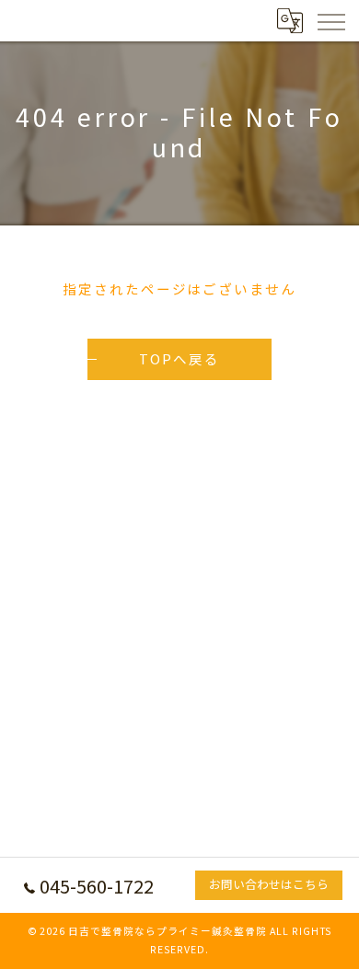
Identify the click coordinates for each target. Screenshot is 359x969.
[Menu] (330, 20)
